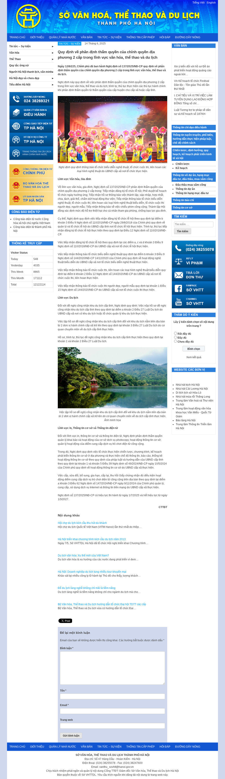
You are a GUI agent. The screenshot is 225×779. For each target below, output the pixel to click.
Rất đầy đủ (184, 333)
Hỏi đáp (165, 37)
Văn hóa (14, 52)
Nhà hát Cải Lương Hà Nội (192, 388)
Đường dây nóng (187, 37)
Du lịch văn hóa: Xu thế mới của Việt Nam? (83, 555)
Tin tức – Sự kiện (109, 37)
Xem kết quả (193, 357)
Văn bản (87, 37)
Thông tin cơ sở (182, 207)
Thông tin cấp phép (140, 37)
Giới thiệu (37, 37)
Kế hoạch (181, 168)
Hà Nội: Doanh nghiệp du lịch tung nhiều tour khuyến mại (92, 571)
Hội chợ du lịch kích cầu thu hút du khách (82, 523)
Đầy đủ (182, 337)
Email (64, 705)
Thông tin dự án (185, 189)
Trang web (66, 719)
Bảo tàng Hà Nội (186, 420)
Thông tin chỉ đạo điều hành (190, 127)
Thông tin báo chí (183, 200)
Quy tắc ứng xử (19, 65)
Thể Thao (15, 59)
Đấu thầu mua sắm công (191, 184)
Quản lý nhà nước (62, 37)
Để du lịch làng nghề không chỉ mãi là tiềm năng (86, 588)
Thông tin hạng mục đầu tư (192, 193)
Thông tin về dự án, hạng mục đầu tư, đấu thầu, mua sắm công (193, 177)
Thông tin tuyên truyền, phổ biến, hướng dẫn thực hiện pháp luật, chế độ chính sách (193, 138)
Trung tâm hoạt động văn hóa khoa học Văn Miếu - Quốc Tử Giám (193, 412)
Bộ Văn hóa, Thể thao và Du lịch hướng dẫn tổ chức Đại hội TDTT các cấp (102, 604)
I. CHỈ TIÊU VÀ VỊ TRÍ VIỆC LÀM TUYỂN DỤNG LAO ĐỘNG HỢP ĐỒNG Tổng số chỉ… (193, 93)
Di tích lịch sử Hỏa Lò (188, 392)
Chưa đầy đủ (186, 341)
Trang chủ (17, 37)
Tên (63, 690)
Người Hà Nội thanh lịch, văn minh (30, 71)
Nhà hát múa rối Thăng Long (193, 396)
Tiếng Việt (198, 2)
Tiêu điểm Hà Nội (19, 84)
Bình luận (66, 648)
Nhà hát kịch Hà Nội (188, 384)
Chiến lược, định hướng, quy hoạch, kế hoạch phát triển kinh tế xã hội (192, 154)
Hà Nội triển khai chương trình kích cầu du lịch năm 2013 (92, 539)
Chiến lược (183, 163)
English (211, 2)
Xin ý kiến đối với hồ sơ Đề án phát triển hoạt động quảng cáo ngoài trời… (192, 64)
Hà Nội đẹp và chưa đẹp (24, 78)
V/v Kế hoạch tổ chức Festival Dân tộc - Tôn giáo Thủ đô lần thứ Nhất (191, 78)
